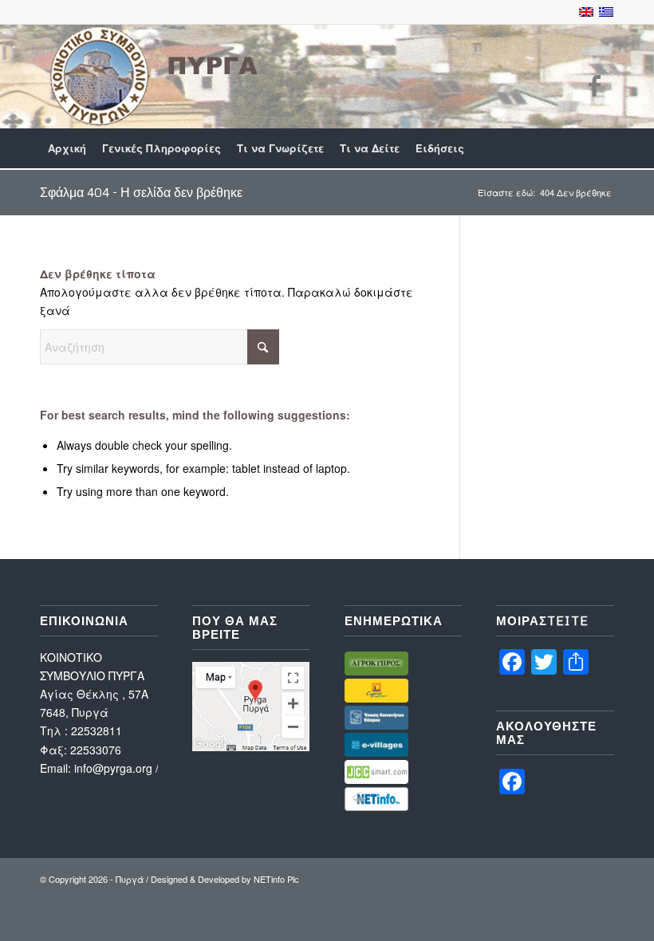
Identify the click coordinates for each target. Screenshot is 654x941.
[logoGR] (151, 76)
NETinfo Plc (276, 878)
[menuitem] (67, 148)
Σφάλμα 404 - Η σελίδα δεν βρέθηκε (141, 192)
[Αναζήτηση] (605, 148)
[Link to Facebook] (594, 84)
